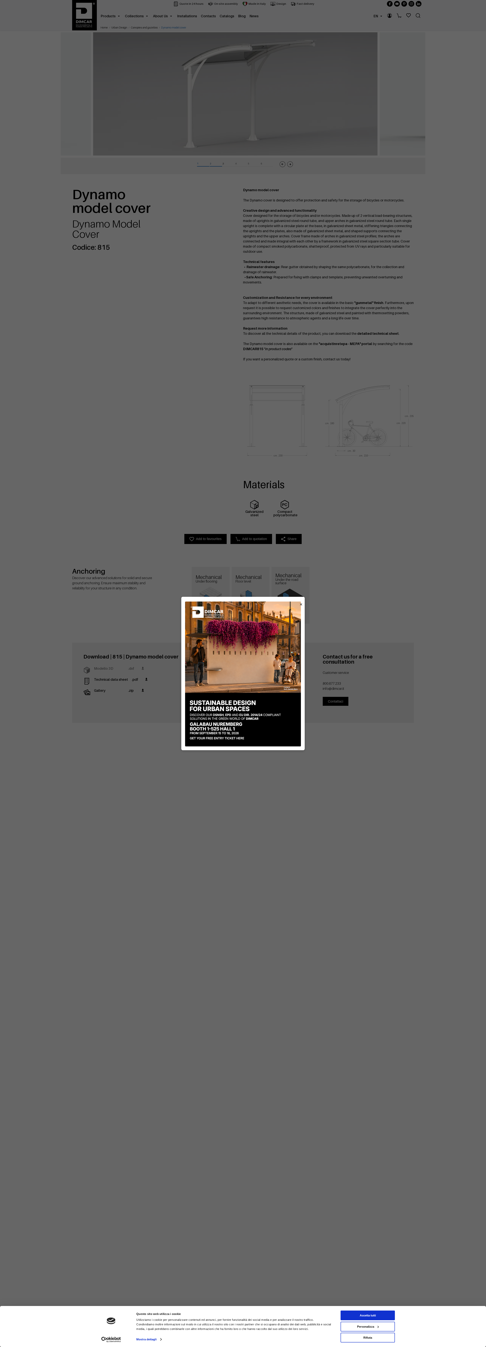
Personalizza (365, 1326)
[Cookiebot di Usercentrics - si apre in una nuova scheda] (111, 1339)
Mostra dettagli (146, 1339)
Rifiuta (367, 1337)
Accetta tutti (368, 1315)
